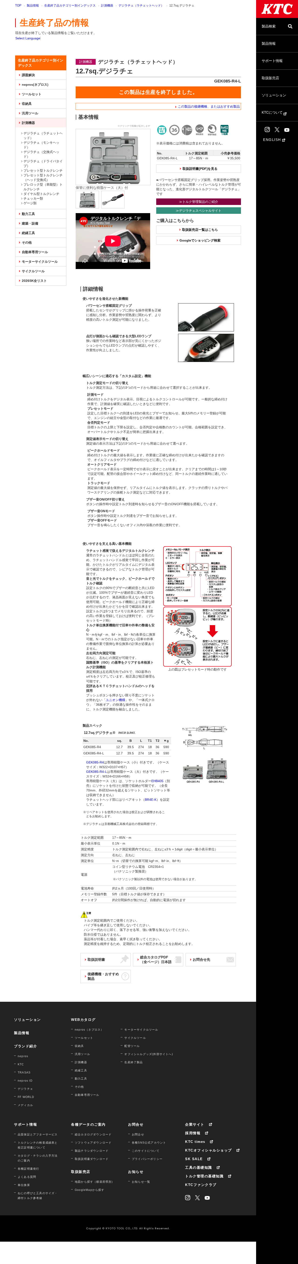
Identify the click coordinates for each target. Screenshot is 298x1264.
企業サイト (194, 1124)
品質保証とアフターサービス (38, 1134)
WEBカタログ (83, 1020)
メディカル (25, 1105)
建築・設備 (30, 223)
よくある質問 (27, 1177)
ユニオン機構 (115, 700)
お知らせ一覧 (141, 1181)
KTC (21, 1064)
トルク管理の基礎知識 (204, 1176)
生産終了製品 (133, 1062)
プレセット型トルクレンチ (43, 170)
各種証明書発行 (28, 1168)
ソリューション (274, 95)
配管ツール (132, 1046)
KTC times (195, 1142)
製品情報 (269, 43)
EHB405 (157, 781)
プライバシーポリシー (147, 1159)
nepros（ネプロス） (89, 1029)
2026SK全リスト (34, 281)
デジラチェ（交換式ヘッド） (41, 154)
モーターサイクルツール (40, 261)
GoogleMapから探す (90, 1190)
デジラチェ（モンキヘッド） (41, 145)
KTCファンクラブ (201, 1185)
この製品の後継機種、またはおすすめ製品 (209, 106)
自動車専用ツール (35, 252)
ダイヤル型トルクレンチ (41, 194)
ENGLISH (272, 140)
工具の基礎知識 (198, 1167)
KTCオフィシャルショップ (208, 1150)
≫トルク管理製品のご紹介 (198, 202)
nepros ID (25, 1080)
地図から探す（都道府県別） (95, 1181)
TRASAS (24, 1072)
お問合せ (135, 1124)
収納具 (27, 104)
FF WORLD (26, 1097)
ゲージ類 (30, 203)
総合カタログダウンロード (93, 1134)
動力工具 (28, 214)
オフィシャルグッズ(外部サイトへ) (148, 1054)
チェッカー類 (33, 198)
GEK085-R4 (95, 762)
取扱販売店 (270, 78)
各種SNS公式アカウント (149, 1142)
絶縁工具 (28, 233)
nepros (23, 1056)
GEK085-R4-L (96, 771)
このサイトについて (145, 1150)
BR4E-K (150, 799)
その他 (27, 242)
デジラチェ (25, 1088)
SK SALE (194, 1159)
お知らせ (135, 1172)
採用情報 (192, 1133)
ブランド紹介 (25, 1046)
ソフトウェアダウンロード (93, 1142)
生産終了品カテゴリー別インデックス (70, 5)
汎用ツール (30, 113)
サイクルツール (33, 271)
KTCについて (273, 112)
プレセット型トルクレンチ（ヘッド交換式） (43, 177)
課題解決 (28, 75)
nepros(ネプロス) (35, 84)
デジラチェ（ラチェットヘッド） (141, 5)
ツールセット (31, 94)
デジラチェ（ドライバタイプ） (43, 163)
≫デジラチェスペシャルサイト (198, 210)
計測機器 (107, 5)
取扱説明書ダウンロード (91, 1159)
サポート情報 (272, 61)
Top (18, 5)
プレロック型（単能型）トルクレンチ (43, 187)
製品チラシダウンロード (91, 1150)
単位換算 (24, 1185)
